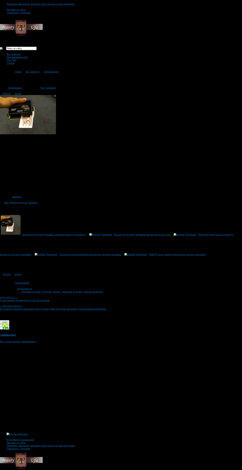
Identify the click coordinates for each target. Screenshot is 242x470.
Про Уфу (12, 60)
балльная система (31, 291)
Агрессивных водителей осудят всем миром (25, 299)
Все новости (14, 54)
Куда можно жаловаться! (20, 439)
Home (18, 71)
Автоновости (51, 71)
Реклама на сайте (16, 9)
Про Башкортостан (17, 57)
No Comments (48, 87)
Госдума (46, 291)
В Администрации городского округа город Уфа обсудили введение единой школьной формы (53, 307)
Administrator (15, 87)
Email (17, 93)
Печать (6, 93)
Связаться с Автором (18, 12)
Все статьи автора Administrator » (18, 341)
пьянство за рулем (72, 291)
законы (57, 291)
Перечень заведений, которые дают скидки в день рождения (40, 4)
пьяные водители (93, 291)
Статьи (10, 63)
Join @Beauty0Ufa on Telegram (20, 202)
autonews (17, 196)
